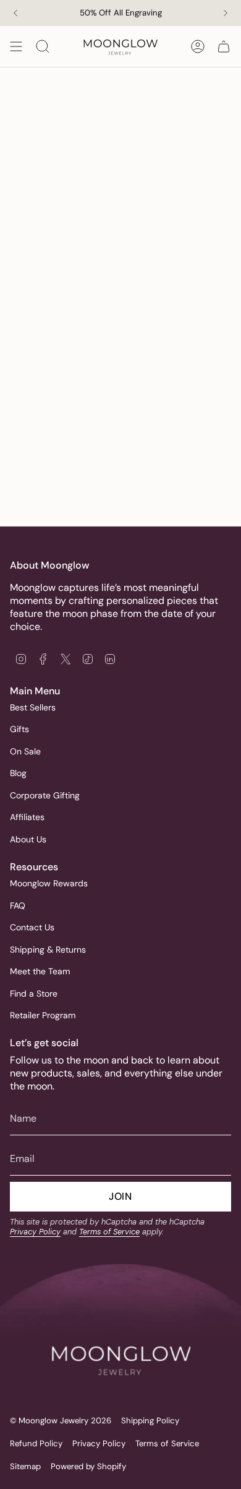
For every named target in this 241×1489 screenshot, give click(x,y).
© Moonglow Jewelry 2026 (60, 1420)
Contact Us (32, 927)
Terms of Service (109, 1231)
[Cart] (224, 46)
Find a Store (33, 993)
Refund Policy (36, 1443)
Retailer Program (42, 1015)
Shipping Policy (150, 1420)
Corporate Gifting (45, 795)
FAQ (17, 905)
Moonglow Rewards (49, 883)
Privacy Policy (35, 1231)
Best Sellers (33, 707)
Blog (18, 773)
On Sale (25, 751)
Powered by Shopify (88, 1466)
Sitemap (25, 1466)
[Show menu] (16, 46)
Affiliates (27, 817)
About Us (28, 839)
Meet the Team (40, 971)
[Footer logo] (120, 1338)
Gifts (19, 729)
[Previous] (15, 13)
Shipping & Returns (48, 949)
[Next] (225, 13)
